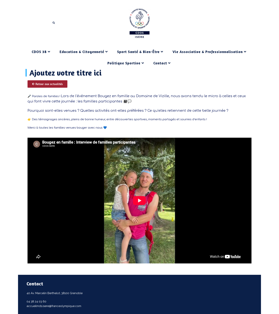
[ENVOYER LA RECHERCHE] (54, 23)
